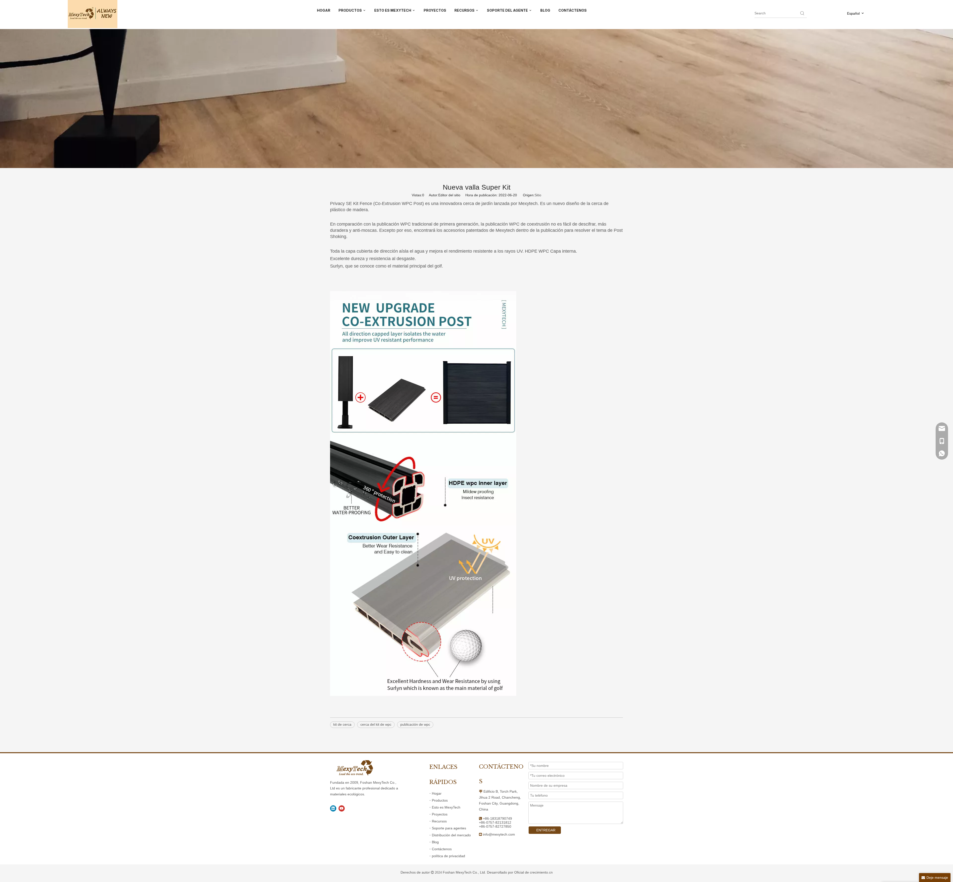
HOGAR (323, 10)
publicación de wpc (415, 724)
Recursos (439, 821)
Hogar (437, 793)
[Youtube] (342, 808)
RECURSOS (464, 10)
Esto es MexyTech (446, 807)
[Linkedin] (333, 808)
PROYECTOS (435, 10)
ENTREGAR (545, 830)
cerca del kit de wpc (375, 724)
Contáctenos (442, 849)
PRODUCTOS (351, 10)
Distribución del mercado (451, 835)
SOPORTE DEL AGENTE (508, 10)
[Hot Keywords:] (802, 13)
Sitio (538, 195)
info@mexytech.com (499, 834)
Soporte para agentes (449, 828)
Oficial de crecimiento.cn (533, 872)
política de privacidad (448, 856)
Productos (440, 800)
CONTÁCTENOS (572, 10)
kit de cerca (342, 724)
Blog (435, 842)
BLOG (545, 10)
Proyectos (439, 814)
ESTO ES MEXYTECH (393, 10)
